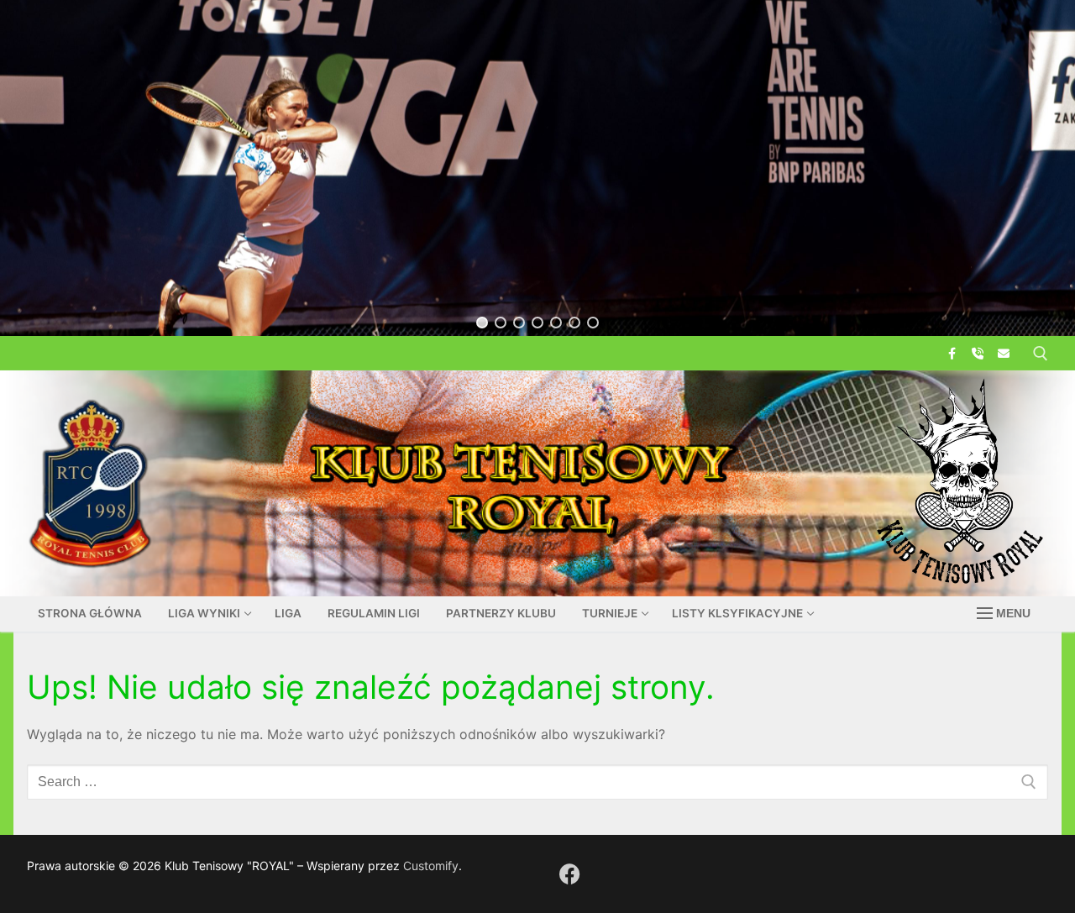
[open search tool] (1040, 353)
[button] (482, 322)
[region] (537, 168)
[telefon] (978, 353)
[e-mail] (1004, 353)
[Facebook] (951, 353)
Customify (431, 865)
